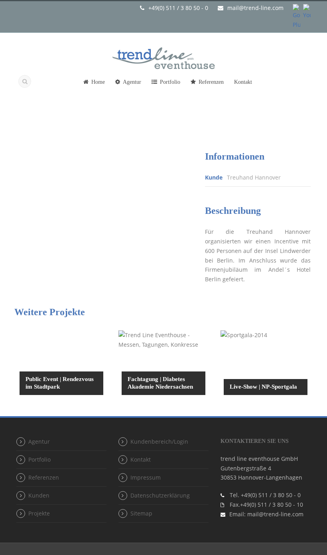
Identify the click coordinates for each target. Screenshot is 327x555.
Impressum (145, 477)
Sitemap (141, 513)
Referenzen (211, 82)
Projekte (39, 513)
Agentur (132, 82)
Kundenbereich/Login (159, 441)
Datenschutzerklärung (160, 495)
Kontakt (243, 82)
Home (98, 82)
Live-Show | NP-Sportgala (263, 386)
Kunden (38, 495)
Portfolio (170, 82)
